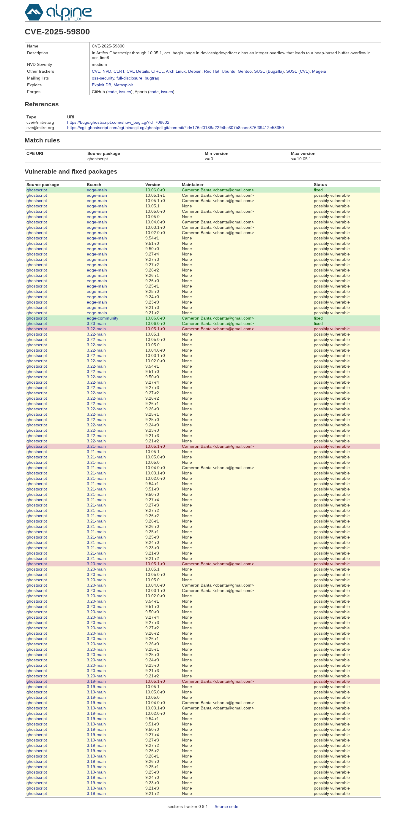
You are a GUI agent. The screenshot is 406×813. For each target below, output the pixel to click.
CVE (96, 71)
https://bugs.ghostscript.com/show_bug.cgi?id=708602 (118, 122)
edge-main (97, 190)
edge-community (102, 318)
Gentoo (245, 71)
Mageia (319, 71)
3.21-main (96, 446)
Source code (226, 806)
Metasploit (123, 84)
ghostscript (36, 190)
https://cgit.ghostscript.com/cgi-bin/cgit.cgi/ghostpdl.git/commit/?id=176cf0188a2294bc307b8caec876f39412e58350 (175, 127)
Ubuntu (228, 71)
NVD (107, 71)
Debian (195, 71)
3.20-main (96, 563)
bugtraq (152, 78)
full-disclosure (129, 78)
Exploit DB (101, 84)
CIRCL (157, 71)
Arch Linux (176, 71)
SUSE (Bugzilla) (269, 71)
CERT (119, 71)
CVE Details (138, 71)
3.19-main (96, 681)
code (112, 91)
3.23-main (96, 323)
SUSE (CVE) (298, 71)
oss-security (103, 78)
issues (125, 91)
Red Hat (211, 71)
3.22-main (96, 328)
